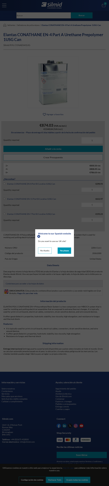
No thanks (44, 250)
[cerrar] (39, 236)
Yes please (64, 250)
